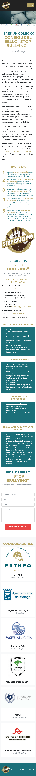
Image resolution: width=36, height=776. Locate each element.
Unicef (9, 329)
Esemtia (9, 457)
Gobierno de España (13, 345)
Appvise (9, 434)
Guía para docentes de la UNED (18, 413)
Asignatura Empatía (14, 441)
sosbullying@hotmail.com (21, 307)
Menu (30, 5)
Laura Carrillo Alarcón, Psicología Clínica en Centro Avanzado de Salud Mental (19, 349)
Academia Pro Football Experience (19, 151)
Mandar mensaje (18, 527)
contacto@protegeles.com (16, 314)
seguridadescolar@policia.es (12, 289)
